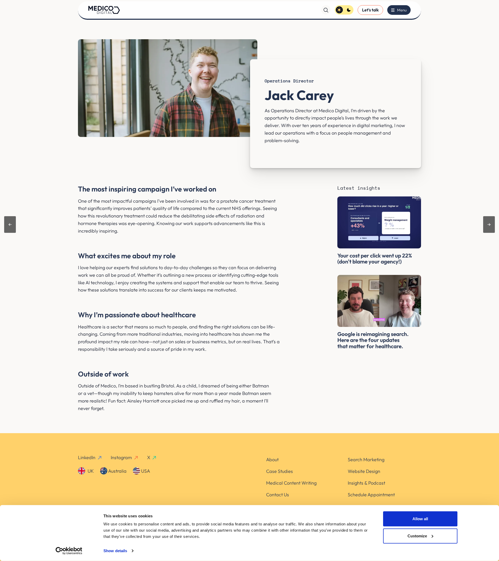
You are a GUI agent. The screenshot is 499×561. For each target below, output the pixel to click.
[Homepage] (104, 10)
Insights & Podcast (366, 483)
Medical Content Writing (291, 483)
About (272, 460)
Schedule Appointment (371, 495)
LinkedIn (86, 457)
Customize (417, 535)
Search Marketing (366, 460)
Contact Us (277, 495)
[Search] (326, 10)
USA (145, 471)
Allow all (420, 519)
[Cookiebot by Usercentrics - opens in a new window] (69, 551)
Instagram (121, 457)
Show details (115, 551)
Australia (117, 471)
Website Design (364, 471)
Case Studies (279, 471)
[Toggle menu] (399, 10)
